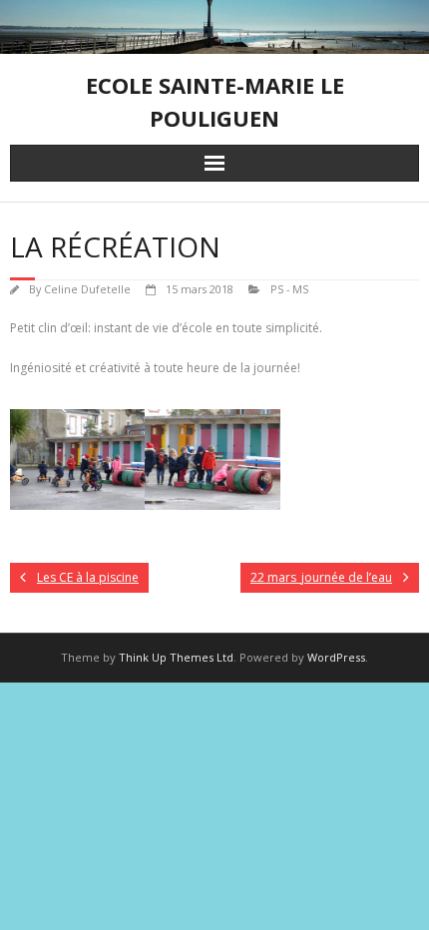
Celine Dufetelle (87, 288)
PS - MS (289, 288)
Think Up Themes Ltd (176, 657)
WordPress (336, 657)
